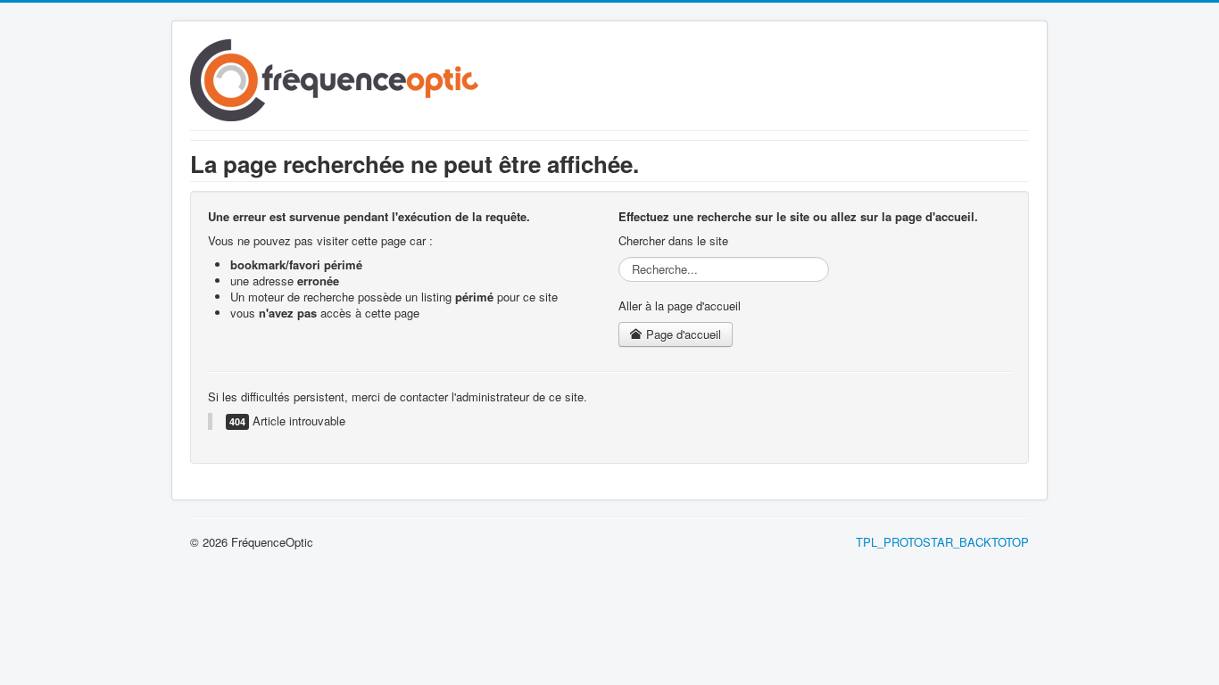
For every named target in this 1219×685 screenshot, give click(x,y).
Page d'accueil (682, 334)
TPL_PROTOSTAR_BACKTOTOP (942, 541)
